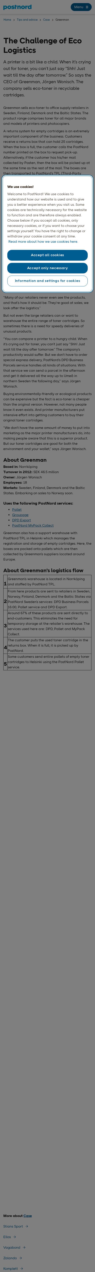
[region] (47, 234)
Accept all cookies (47, 255)
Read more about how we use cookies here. (43, 242)
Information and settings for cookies (47, 281)
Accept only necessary (47, 268)
